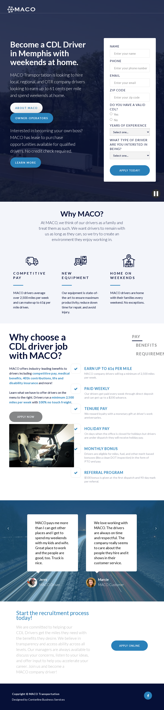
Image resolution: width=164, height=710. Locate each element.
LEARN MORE (25, 162)
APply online (129, 645)
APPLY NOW (25, 416)
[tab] (137, 336)
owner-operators (31, 118)
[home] (19, 6)
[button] (8, 528)
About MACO (26, 108)
